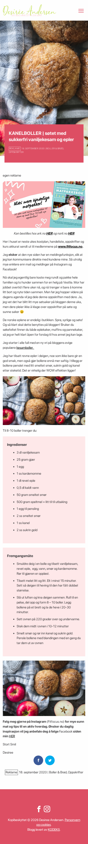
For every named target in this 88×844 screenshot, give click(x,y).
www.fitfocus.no (70, 246)
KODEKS (54, 830)
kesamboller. (25, 348)
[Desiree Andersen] (29, 10)
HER (49, 233)
